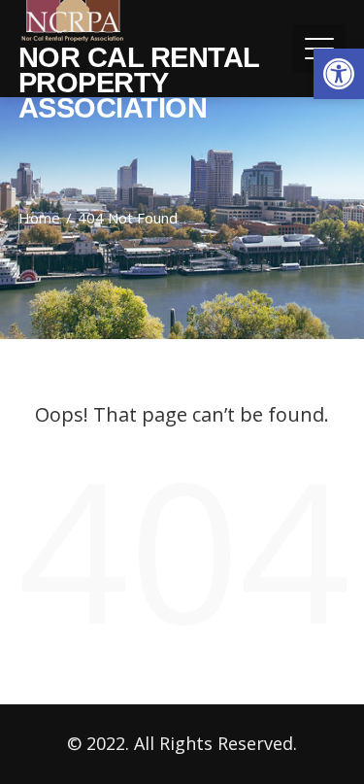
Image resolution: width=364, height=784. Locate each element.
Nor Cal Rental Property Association (138, 82)
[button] (339, 74)
